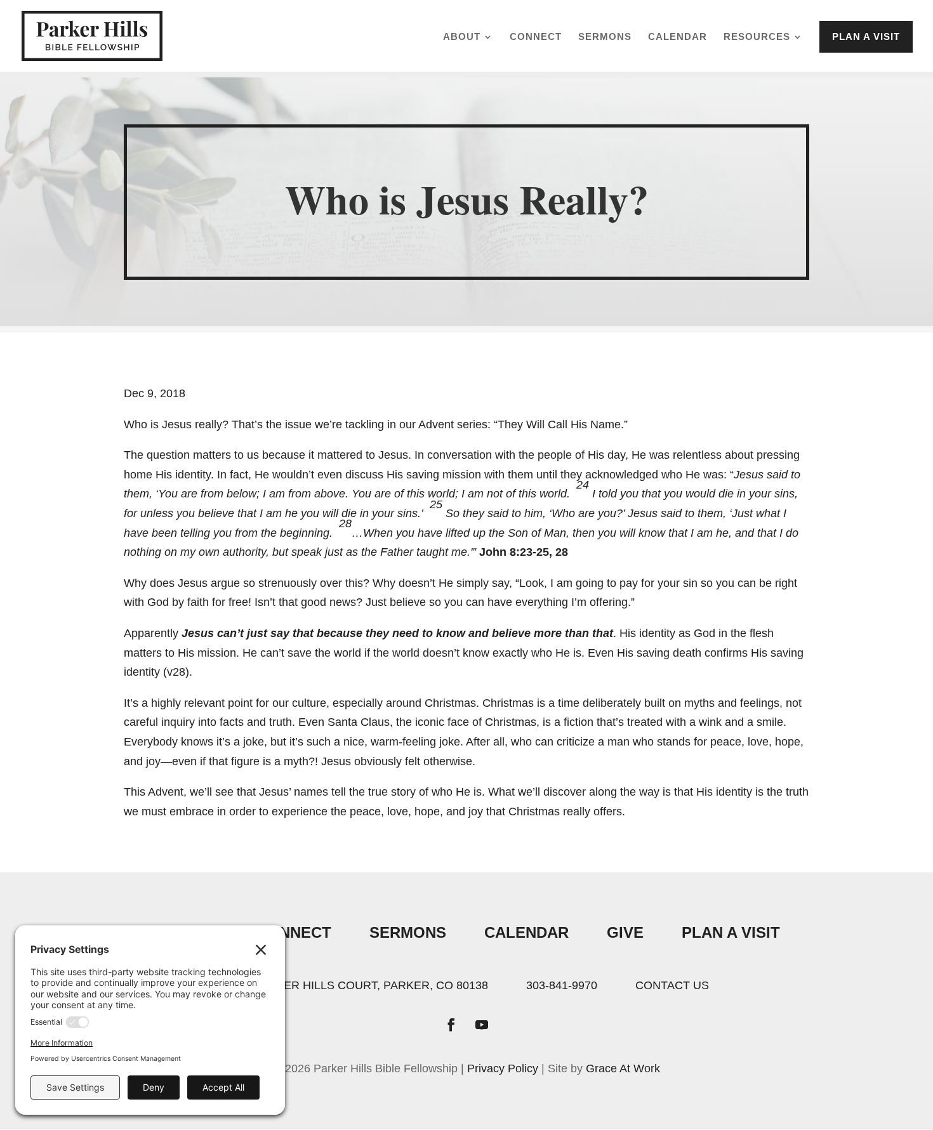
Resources (757, 37)
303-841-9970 (561, 985)
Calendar (677, 37)
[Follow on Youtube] (481, 1024)
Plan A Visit (731, 932)
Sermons (605, 37)
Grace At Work (623, 1068)
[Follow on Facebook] (451, 1024)
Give (625, 932)
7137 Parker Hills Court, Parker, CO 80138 (356, 985)
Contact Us (672, 985)
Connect (536, 37)
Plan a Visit (866, 36)
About (461, 37)
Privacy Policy (502, 1068)
